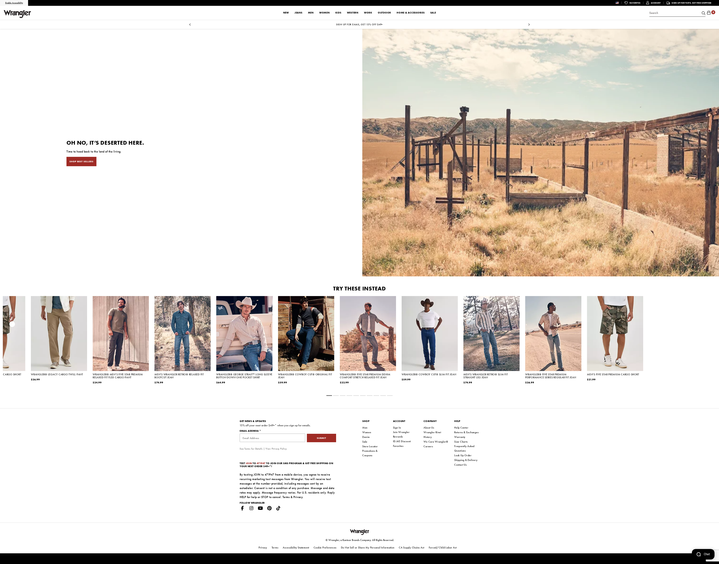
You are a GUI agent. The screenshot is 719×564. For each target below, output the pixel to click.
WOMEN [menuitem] (324, 12)
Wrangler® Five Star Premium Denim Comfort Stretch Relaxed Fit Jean (365, 376)
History (428, 437)
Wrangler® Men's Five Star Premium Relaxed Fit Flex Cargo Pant (118, 376)
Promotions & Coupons (370, 453)
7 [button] (376, 396)
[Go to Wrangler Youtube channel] (260, 509)
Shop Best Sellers (81, 161)
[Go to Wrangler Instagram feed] (251, 509)
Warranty (459, 437)
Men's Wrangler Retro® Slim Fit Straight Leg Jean (485, 376)
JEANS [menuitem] (298, 12)
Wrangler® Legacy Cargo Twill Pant (57, 374)
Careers (428, 446)
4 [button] (356, 396)
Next (529, 26)
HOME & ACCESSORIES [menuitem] (411, 12)
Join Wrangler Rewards (401, 434)
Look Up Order (463, 455)
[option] (59, 343)
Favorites (398, 446)
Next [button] (707, 325)
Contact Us (460, 464)
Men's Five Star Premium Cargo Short (613, 374)
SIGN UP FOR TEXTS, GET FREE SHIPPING (692, 3)
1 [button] (336, 396)
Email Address (249, 431)
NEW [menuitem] (286, 12)
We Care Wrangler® (436, 441)
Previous (190, 26)
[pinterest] (269, 509)
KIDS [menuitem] (338, 12)
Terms (286, 497)
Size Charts (461, 441)
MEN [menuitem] (311, 12)
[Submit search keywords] (703, 13)
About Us (429, 427)
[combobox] (677, 13)
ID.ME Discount (402, 441)
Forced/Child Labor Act (443, 547)
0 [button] (329, 396)
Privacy (298, 497)
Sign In (397, 427)
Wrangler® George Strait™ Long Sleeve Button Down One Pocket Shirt (244, 376)
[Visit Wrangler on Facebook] (242, 509)
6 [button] (369, 396)
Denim (366, 437)
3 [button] (349, 396)
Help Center (461, 427)
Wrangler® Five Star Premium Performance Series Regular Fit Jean (550, 376)
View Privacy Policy (276, 448)
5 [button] (363, 396)
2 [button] (342, 396)
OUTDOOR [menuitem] (384, 12)
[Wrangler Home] (17, 14)
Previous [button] (12, 325)
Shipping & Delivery (465, 460)
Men (365, 427)
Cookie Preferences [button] (325, 547)
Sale (364, 441)
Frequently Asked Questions (464, 448)
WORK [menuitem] (368, 12)
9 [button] (390, 396)
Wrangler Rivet (432, 432)
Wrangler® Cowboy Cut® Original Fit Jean (305, 376)
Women (366, 432)
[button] (620, 2)
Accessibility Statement (296, 547)
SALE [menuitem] (433, 12)
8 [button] (383, 396)
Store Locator (370, 446)
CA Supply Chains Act (411, 547)
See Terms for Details (251, 448)
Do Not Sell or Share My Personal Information (368, 547)
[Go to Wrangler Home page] (359, 532)
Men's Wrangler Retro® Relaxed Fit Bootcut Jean (179, 376)
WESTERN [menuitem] (352, 12)
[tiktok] (278, 509)
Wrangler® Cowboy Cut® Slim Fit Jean (429, 374)
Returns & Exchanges (466, 432)
